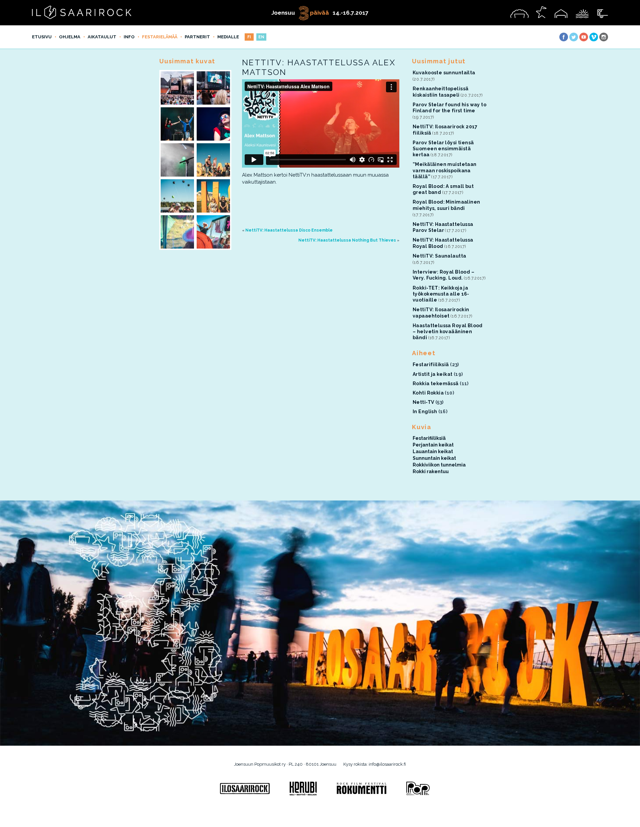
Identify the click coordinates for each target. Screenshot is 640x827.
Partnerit (197, 36)
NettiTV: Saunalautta (439, 256)
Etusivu (42, 36)
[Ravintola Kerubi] (303, 789)
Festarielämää (159, 36)
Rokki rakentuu (431, 471)
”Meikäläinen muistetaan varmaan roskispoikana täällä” (445, 170)
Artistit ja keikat (433, 374)
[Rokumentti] (361, 789)
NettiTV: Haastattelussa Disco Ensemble (289, 230)
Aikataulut (102, 36)
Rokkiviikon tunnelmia (439, 464)
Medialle (228, 36)
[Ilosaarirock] (245, 789)
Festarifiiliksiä (431, 364)
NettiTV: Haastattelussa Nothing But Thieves (347, 240)
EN (261, 37)
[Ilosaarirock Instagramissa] (603, 37)
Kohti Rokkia (428, 393)
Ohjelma (69, 36)
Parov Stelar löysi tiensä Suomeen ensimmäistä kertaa (443, 148)
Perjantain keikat (433, 444)
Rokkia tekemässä (436, 383)
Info (129, 36)
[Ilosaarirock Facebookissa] (563, 37)
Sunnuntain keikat (434, 458)
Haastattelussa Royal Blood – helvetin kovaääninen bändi (448, 331)
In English (425, 411)
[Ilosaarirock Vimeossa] (593, 37)
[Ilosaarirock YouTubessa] (583, 37)
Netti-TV (423, 402)
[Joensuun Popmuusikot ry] (418, 789)
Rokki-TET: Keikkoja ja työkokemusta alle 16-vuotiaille (441, 294)
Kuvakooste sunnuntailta (444, 72)
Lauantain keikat (433, 451)
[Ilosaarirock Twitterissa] (573, 37)
